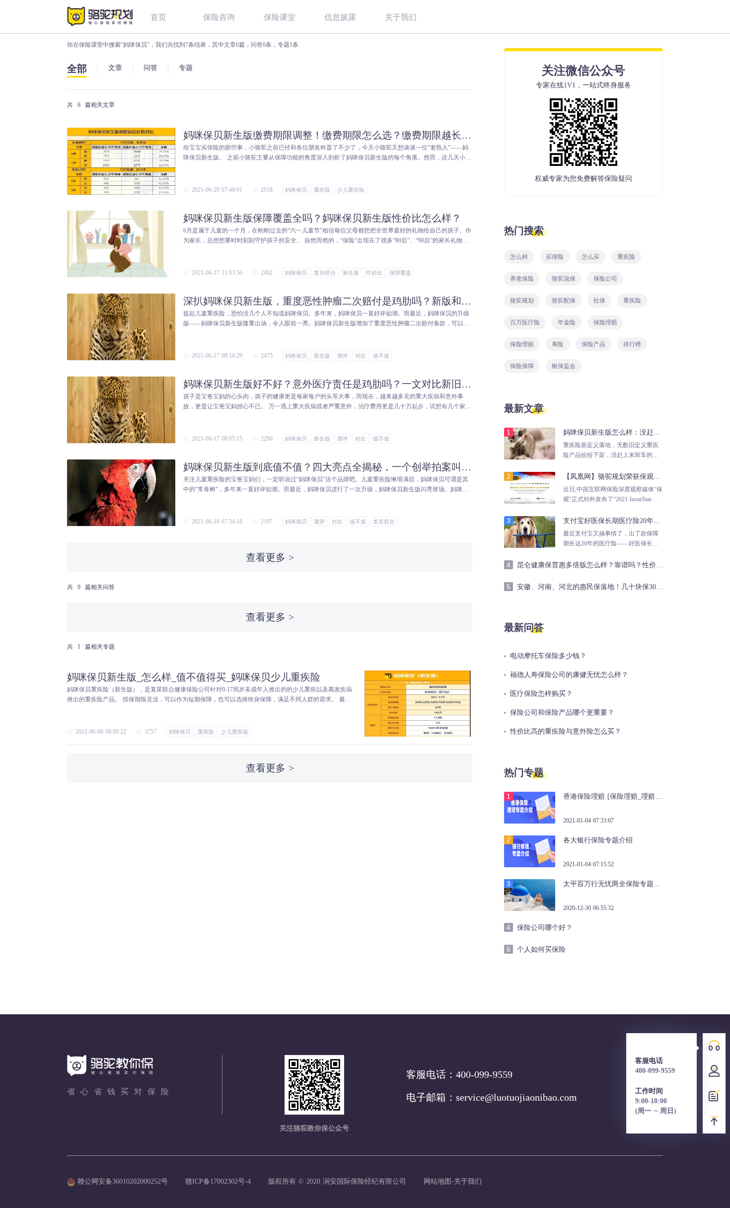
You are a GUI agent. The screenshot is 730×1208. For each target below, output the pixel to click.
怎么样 (519, 256)
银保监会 (564, 366)
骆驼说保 (564, 278)
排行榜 (632, 344)
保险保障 (522, 366)
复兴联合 (325, 273)
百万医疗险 (525, 322)
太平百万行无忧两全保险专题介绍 (615, 884)
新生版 (351, 273)
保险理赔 (605, 322)
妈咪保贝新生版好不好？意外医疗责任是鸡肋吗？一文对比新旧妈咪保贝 (327, 383)
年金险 (567, 322)
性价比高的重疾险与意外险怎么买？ (565, 731)
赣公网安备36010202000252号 (121, 1181)
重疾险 (322, 190)
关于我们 (468, 1181)
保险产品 (593, 344)
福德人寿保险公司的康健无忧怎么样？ (569, 675)
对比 (360, 356)
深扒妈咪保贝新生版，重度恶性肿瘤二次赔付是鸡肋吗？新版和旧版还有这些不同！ (327, 301)
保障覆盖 (400, 273)
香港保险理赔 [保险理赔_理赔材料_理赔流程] (633, 796)
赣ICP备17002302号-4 (218, 1181)
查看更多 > (270, 557)
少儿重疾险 (351, 190)
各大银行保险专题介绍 (598, 840)
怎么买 (590, 256)
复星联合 (384, 522)
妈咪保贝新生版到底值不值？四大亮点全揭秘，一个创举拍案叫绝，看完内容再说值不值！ (327, 466)
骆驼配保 (564, 300)
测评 (342, 356)
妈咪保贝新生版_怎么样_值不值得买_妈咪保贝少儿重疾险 (193, 677)
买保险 (555, 256)
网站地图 (437, 1181)
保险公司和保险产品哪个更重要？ (562, 712)
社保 (599, 300)
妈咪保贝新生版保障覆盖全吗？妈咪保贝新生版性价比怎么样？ (322, 218)
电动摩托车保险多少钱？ (548, 656)
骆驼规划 (522, 300)
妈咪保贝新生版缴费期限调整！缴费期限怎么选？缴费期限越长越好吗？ (327, 135)
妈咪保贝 (296, 190)
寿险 (558, 344)
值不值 (381, 356)
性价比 (374, 273)
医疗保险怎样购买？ (541, 693)
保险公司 (605, 278)
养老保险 (522, 278)
